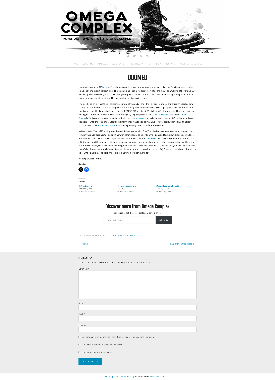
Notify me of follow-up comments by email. (102, 344)
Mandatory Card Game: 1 (112, 64)
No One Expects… (86, 186)
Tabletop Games (127, 235)
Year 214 (84, 243)
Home (75, 64)
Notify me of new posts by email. (97, 352)
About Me (87, 64)
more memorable (106, 125)
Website (82, 325)
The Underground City (126, 186)
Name (82, 303)
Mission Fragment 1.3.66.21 (167, 186)
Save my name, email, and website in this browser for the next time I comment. (118, 337)
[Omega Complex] (137, 26)
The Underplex (161, 114)
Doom (105, 87)
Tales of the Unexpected (182, 243)
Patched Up (137, 64)
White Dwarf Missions (162, 64)
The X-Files (152, 138)
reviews (139, 118)
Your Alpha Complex (191, 64)
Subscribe (163, 219)
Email (81, 314)
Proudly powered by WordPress (119, 376)
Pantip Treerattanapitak (159, 376)
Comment (83, 269)
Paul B (113, 235)
